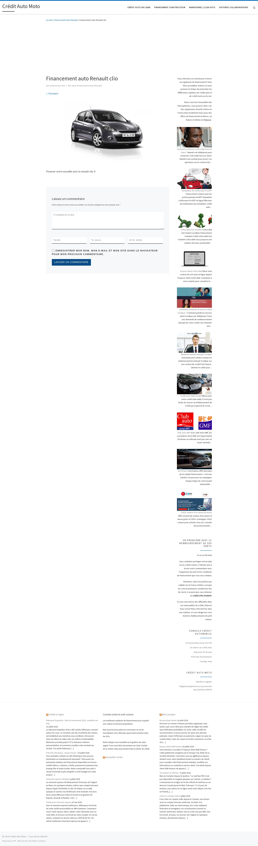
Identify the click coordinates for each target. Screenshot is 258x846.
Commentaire (64, 215)
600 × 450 (66, 86)
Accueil (49, 20)
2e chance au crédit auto (201, 647)
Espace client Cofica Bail (191, 271)
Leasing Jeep (206, 661)
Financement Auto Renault (66, 20)
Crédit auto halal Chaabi (190, 396)
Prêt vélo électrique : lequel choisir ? (61, 753)
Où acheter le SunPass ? (170, 773)
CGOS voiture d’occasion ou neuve (196, 512)
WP (14, 841)
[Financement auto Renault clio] (108, 131)
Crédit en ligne (56, 714)
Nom (56, 240)
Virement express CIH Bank (57, 779)
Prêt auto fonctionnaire (201, 656)
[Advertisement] (129, 47)
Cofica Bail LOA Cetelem (191, 229)
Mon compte (168, 714)
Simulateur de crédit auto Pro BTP (197, 190)
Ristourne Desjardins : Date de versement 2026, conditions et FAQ (72, 722)
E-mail (96, 240)
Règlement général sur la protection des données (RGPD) (195, 688)
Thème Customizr (39, 841)
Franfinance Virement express (58, 802)
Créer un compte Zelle (169, 796)
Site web (135, 240)
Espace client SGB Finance (171, 746)
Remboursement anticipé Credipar (196, 354)
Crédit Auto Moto (18, 836)
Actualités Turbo (114, 757)
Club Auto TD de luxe (203, 652)
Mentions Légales (204, 681)
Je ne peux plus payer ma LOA (198, 642)
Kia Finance (183, 471)
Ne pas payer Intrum (168, 720)
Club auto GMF (183, 432)
